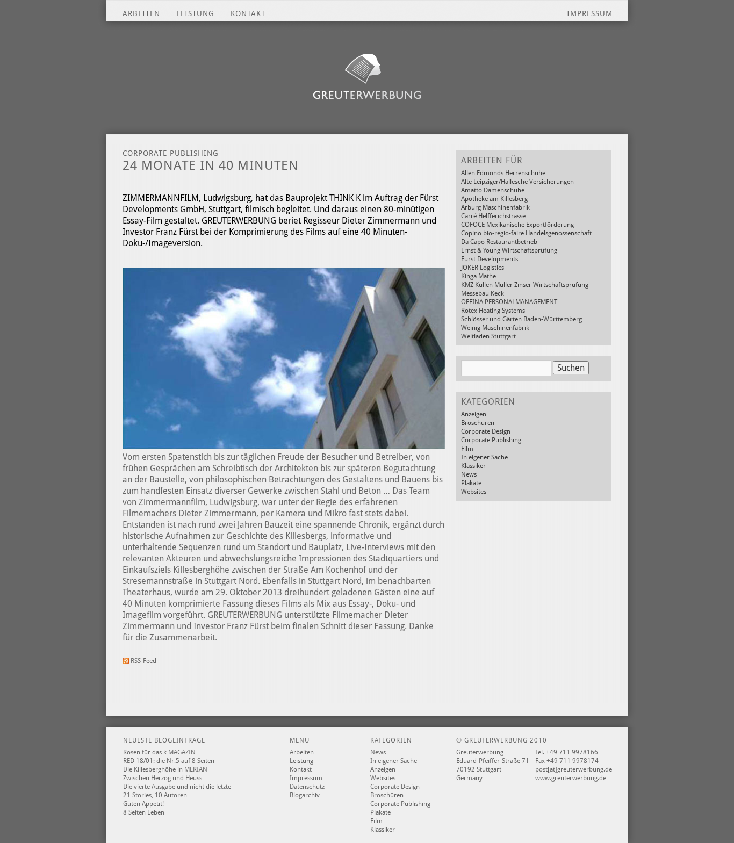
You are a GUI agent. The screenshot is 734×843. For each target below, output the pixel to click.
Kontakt (248, 13)
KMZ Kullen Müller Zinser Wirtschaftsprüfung (524, 285)
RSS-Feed (142, 661)
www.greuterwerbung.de (570, 778)
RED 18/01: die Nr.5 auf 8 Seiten (168, 761)
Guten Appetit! (143, 804)
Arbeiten (141, 13)
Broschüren (477, 423)
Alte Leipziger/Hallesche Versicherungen (517, 181)
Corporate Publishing (491, 440)
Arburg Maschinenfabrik (495, 207)
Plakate (471, 483)
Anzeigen (473, 414)
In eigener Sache (484, 457)
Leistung (195, 13)
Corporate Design (485, 431)
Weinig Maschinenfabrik (495, 328)
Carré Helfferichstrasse (493, 216)
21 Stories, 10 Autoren (155, 795)
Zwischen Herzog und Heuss (162, 778)
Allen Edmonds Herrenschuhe (503, 173)
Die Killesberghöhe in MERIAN (165, 769)
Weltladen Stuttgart (488, 336)
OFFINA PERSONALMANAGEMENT (509, 302)
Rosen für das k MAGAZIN (159, 752)
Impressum (590, 13)
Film (467, 448)
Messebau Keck (482, 293)
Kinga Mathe (478, 276)
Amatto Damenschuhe (492, 190)
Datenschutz (307, 786)
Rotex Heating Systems (493, 310)
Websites (473, 491)
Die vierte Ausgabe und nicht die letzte (177, 786)
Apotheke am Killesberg (494, 199)
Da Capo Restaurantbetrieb (499, 242)
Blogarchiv (305, 795)
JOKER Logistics (482, 267)
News (469, 474)
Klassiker (473, 466)
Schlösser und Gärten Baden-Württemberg (521, 319)
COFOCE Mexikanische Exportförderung (517, 224)
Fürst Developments (489, 259)
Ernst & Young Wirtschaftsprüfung (509, 250)
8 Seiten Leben (143, 812)
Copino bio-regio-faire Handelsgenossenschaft (526, 233)
